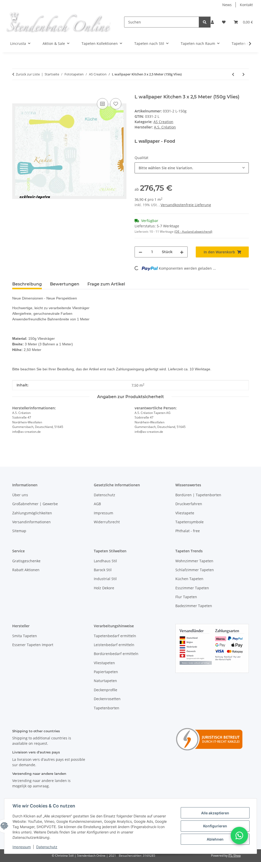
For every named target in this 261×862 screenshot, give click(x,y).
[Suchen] (205, 22)
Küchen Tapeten (189, 578)
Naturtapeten (105, 680)
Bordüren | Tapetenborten (198, 494)
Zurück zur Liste (28, 74)
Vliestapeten (104, 662)
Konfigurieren (215, 826)
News (227, 4)
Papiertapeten (106, 671)
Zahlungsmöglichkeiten (32, 513)
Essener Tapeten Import (32, 644)
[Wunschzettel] (224, 22)
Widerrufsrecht (107, 521)
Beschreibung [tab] (27, 284)
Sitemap (19, 530)
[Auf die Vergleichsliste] (102, 103)
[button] (212, 22)
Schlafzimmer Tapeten (194, 569)
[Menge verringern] (140, 252)
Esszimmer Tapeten (192, 587)
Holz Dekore (104, 587)
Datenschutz (46, 847)
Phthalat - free (187, 530)
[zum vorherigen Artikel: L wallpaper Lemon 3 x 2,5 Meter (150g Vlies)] (233, 74)
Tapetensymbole (189, 521)
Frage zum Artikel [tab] (106, 284)
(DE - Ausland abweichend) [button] (193, 231)
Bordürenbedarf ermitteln (116, 653)
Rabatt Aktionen (26, 569)
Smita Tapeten (24, 635)
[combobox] (192, 167)
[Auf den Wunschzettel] (115, 103)
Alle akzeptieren (215, 813)
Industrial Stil (105, 578)
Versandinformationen (31, 521)
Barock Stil (103, 569)
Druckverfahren (188, 503)
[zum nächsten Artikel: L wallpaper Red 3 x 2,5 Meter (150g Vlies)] (243, 74)
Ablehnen (215, 839)
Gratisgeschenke (26, 560)
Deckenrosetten (107, 698)
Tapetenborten (106, 708)
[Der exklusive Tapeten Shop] (58, 22)
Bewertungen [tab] (64, 284)
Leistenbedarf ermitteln (114, 644)
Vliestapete (184, 513)
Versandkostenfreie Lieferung (186, 204)
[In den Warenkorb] (16, 91)
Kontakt (246, 4)
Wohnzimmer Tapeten (194, 560)
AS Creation (163, 121)
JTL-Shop (234, 855)
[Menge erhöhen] (181, 252)
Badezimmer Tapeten (193, 605)
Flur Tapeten (186, 596)
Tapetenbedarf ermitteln (115, 635)
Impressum (21, 847)
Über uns (20, 494)
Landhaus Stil (105, 560)
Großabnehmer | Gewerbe (35, 503)
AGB (97, 503)
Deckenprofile (105, 689)
